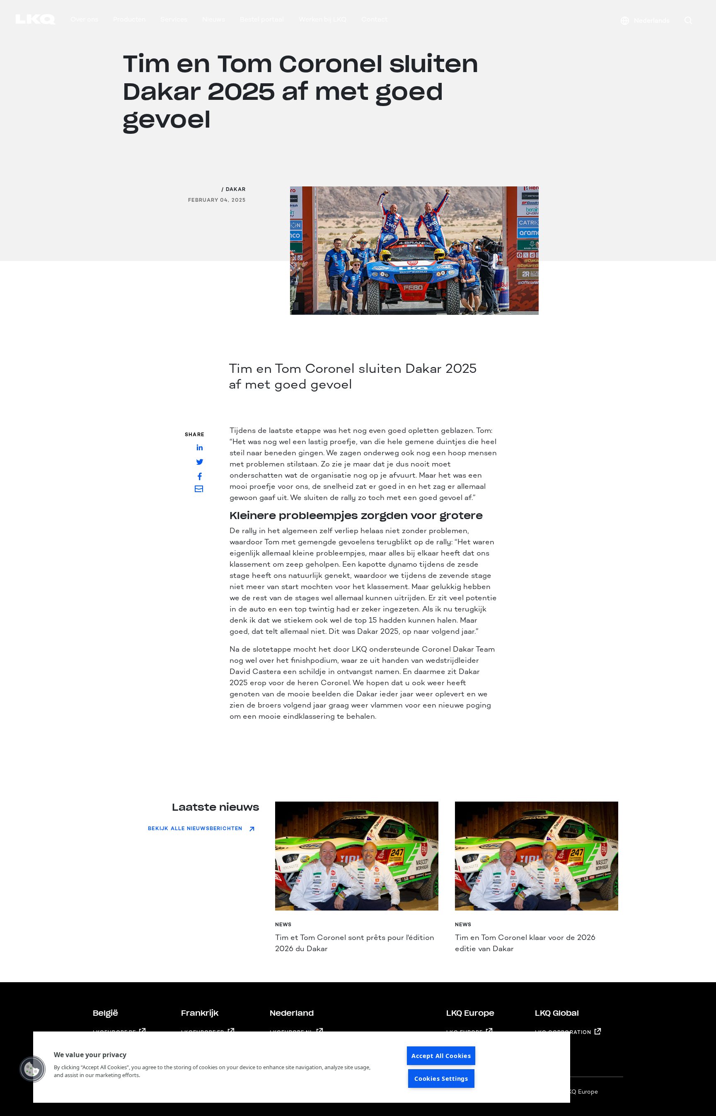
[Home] (25, 20)
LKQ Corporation (563, 1032)
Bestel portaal (262, 19)
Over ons (84, 19)
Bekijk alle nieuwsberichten (195, 828)
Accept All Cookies (441, 1056)
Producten (129, 19)
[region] (301, 1067)
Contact (374, 19)
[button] (32, 1069)
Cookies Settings (441, 1078)
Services (173, 19)
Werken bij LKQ (322, 19)
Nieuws (213, 19)
